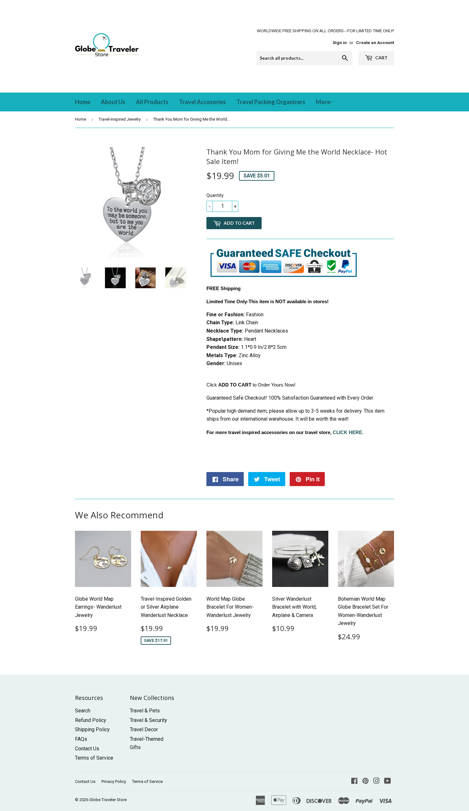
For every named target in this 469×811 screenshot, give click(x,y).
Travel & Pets (145, 711)
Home (82, 101)
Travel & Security (148, 720)
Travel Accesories (202, 101)
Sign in (340, 42)
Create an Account (375, 42)
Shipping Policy (92, 729)
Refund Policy (90, 720)
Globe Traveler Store (108, 799)
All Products (152, 101)
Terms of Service (94, 758)
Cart (381, 57)
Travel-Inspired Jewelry (120, 119)
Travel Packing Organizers (270, 101)
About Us (113, 101)
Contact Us (87, 749)
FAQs (81, 739)
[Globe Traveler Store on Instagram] (376, 781)
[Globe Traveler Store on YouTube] (387, 781)
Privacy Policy (113, 781)
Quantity (215, 195)
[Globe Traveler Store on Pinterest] (365, 781)
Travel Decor (144, 729)
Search (82, 711)
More (323, 101)
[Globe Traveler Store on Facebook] (354, 781)
